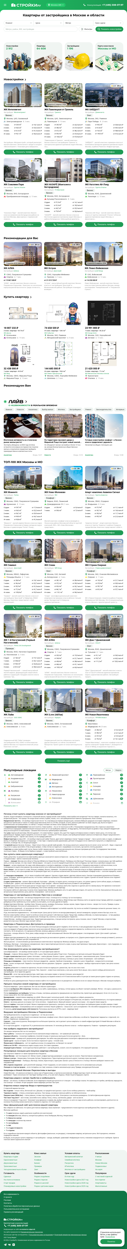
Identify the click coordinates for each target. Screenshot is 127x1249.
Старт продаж (9, 1183)
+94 (38, 488)
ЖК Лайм (9, 714)
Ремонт (88, 409)
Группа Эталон (19, 187)
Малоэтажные (101, 1186)
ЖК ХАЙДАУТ (92, 109)
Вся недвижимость (11, 1194)
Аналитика (32, 409)
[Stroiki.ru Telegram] (5, 1245)
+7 (120, 635)
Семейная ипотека (72, 1160)
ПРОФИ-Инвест (101, 717)
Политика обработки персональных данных (22, 1206)
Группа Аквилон (101, 495)
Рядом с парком (40, 1180)
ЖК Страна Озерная (95, 565)
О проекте (8, 1197)
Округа (118, 770)
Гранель (58, 112)
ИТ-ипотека (69, 1166)
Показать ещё (63, 761)
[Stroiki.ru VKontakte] (9, 1245)
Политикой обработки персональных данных (70, 1235)
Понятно (111, 1241)
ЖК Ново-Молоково (54, 492)
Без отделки (100, 1180)
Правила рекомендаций (13, 1212)
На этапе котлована (12, 1180)
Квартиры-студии (11, 1157)
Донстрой (17, 568)
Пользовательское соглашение (16, 1209)
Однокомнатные (10, 1160)
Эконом (37, 1157)
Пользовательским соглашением (41, 1235)
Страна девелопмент (103, 568)
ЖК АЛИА (49, 640)
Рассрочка (69, 1163)
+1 (38, 105)
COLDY (97, 643)
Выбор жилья (47, 409)
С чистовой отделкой (103, 1176)
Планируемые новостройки (15, 1186)
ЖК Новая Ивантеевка (97, 714)
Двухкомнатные (10, 1163)
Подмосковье (100, 1166)
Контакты (8, 1203)
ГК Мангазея (59, 190)
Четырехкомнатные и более (15, 1169)
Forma (16, 495)
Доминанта (99, 112)
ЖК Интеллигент (12, 109)
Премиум (38, 1166)
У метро (98, 1157)
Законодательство (103, 409)
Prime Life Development (22, 645)
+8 (38, 264)
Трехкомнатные (10, 1166)
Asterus (57, 643)
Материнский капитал (74, 1157)
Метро (108, 770)
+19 (78, 264)
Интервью (120, 409)
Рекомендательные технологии (32, 1232)
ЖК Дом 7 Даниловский (97, 640)
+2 (120, 180)
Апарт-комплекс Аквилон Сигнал (102, 492)
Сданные (7, 1176)
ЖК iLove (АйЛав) (53, 714)
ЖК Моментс (10, 492)
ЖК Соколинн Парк (14, 184)
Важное (9, 409)
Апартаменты (100, 1183)
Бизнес (37, 1163)
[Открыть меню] (5, 4)
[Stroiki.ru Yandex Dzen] (13, 1245)
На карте (98, 1169)
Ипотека (61, 409)
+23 (38, 635)
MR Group (58, 568)
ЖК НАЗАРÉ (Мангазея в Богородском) (57, 185)
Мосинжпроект (20, 112)
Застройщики (75, 409)
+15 (119, 264)
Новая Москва (101, 1163)
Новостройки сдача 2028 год (76, 1183)
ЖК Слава (49, 565)
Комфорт (38, 1160)
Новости (20, 409)
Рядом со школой (41, 1183)
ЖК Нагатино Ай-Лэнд (97, 184)
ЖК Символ (10, 565)
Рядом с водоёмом (41, 1176)
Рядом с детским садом (43, 1186)
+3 (79, 105)
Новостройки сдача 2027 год (76, 1180)
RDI (56, 495)
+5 (120, 710)
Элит (36, 1169)
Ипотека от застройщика (75, 1169)
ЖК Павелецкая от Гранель (58, 109)
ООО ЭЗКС (18, 717)
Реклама (7, 1200)
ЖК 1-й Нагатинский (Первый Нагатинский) (19, 641)
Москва (98, 1160)
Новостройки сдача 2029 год (76, 1186)
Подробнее (110, 1237)
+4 (79, 180)
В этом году (69, 1176)
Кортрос (58, 717)
